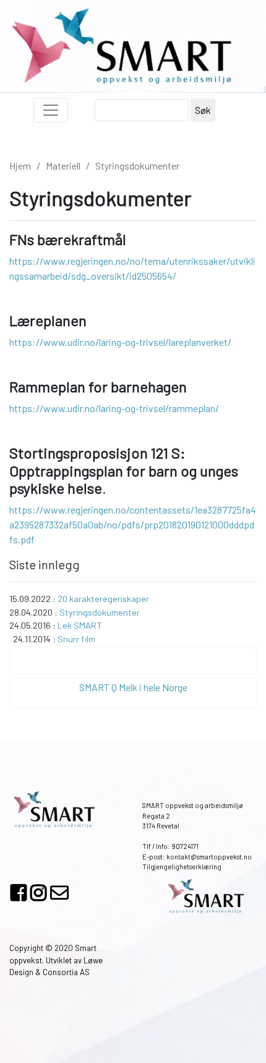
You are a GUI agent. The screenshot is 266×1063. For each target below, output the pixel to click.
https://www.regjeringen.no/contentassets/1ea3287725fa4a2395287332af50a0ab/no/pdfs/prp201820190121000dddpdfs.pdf (132, 524)
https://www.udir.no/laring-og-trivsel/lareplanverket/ (120, 342)
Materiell (63, 165)
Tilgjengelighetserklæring (181, 867)
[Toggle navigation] (50, 110)
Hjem (20, 165)
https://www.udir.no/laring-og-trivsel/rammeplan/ (114, 408)
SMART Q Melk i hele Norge (133, 687)
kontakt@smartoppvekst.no (209, 857)
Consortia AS (66, 972)
